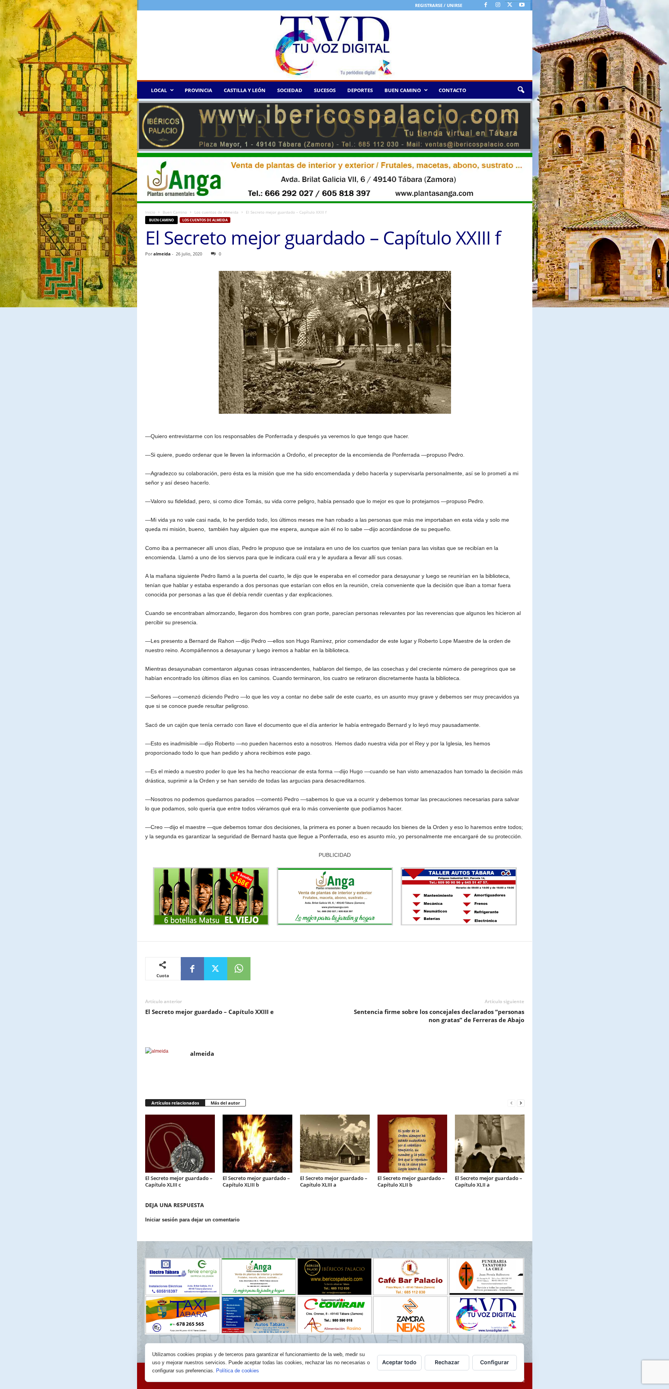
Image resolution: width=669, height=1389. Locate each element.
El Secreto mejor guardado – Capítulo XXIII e (209, 1012)
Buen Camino (175, 212)
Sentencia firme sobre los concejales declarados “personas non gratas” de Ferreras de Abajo (439, 1016)
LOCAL (159, 90)
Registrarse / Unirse (438, 5)
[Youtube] (522, 5)
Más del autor (225, 1103)
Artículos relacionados (175, 1103)
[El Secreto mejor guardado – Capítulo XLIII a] (335, 1144)
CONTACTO (452, 90)
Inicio (150, 212)
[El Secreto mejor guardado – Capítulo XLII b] (412, 1144)
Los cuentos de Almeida (216, 212)
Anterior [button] (147, 124)
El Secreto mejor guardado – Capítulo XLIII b (256, 1181)
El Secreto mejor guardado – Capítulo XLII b (411, 1181)
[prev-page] (511, 1103)
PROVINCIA (198, 90)
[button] (520, 90)
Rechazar (447, 1362)
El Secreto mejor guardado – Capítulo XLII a (488, 1181)
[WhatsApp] (238, 968)
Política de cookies (237, 1371)
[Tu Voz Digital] (334, 45)
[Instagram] (498, 5)
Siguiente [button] (522, 124)
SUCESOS (325, 90)
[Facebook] (486, 5)
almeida (162, 254)
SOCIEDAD (289, 90)
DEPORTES (360, 90)
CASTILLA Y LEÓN (245, 90)
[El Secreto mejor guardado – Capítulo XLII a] (490, 1144)
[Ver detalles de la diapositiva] (334, 126)
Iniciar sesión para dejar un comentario (192, 1220)
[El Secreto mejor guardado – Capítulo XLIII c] (180, 1144)
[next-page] (521, 1103)
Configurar (494, 1362)
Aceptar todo (399, 1362)
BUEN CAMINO (402, 90)
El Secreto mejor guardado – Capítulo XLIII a (333, 1181)
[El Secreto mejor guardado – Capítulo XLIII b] (257, 1144)
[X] (510, 5)
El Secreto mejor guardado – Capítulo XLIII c (179, 1181)
